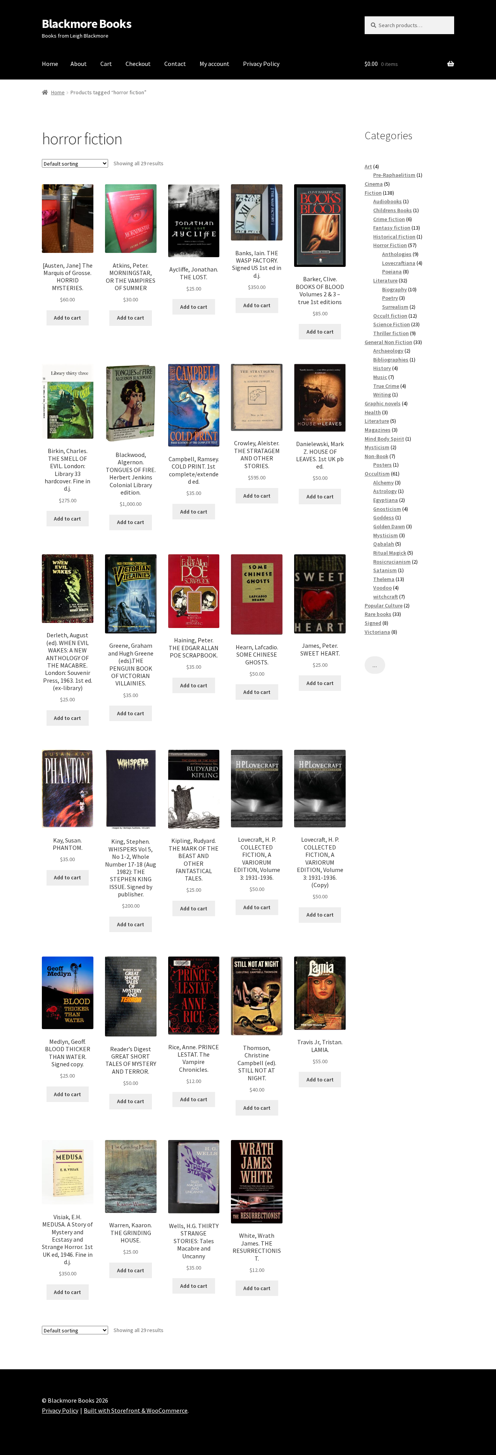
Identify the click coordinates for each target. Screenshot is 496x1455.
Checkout (138, 63)
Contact (175, 63)
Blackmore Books (86, 23)
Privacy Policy (261, 63)
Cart (106, 63)
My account (214, 63)
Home (50, 63)
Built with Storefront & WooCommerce (136, 1410)
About (79, 63)
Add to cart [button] (67, 317)
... (374, 665)
